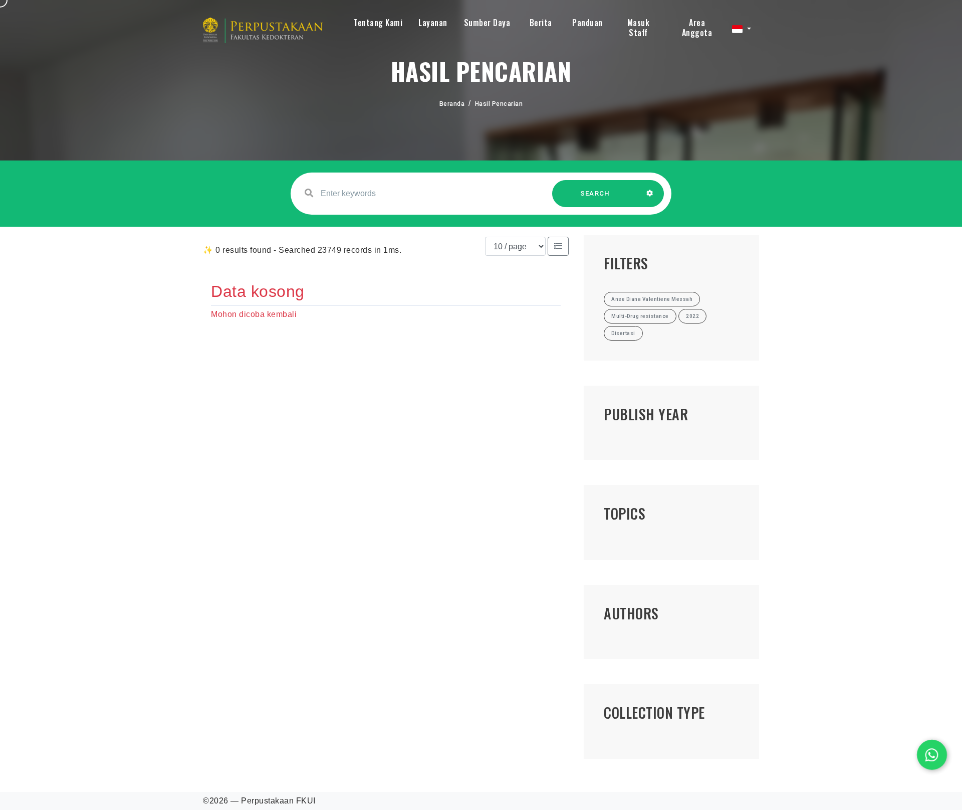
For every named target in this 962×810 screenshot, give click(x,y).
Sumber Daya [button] (487, 23)
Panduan (587, 23)
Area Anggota (697, 28)
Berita (541, 23)
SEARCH (595, 193)
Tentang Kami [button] (378, 23)
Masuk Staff (638, 28)
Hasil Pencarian (499, 103)
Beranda (452, 103)
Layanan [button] (432, 23)
